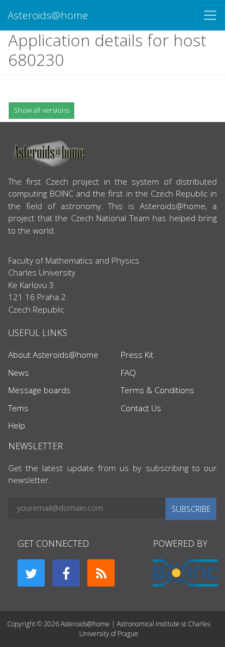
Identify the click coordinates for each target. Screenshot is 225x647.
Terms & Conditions (157, 389)
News (18, 372)
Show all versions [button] (41, 110)
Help (16, 425)
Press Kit (137, 354)
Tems (18, 407)
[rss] (101, 573)
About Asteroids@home (53, 354)
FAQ (128, 372)
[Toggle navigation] (210, 15)
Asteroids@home (48, 15)
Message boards (39, 389)
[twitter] (31, 573)
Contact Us (141, 407)
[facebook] (66, 573)
